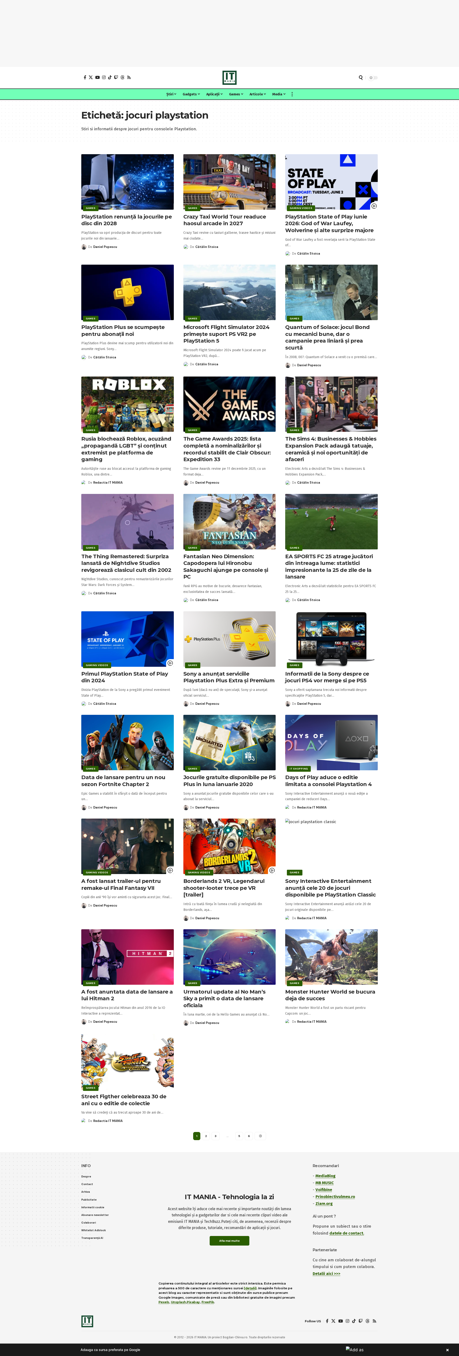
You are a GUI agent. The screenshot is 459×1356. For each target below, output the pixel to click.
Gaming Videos (301, 208)
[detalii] (250, 1288)
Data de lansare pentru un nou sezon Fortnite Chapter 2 (123, 780)
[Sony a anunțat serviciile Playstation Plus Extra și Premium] (229, 639)
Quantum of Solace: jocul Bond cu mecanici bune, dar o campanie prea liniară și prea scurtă (327, 337)
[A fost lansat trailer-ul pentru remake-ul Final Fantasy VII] (127, 846)
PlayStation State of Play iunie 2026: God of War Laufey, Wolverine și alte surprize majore (329, 223)
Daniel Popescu (105, 247)
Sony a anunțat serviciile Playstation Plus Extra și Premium (229, 677)
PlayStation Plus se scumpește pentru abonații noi (123, 330)
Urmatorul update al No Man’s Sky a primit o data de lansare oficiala (224, 999)
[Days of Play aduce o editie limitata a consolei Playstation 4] (331, 742)
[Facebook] (84, 77)
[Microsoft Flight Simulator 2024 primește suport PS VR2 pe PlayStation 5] (229, 292)
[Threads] (122, 77)
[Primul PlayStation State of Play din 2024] (127, 639)
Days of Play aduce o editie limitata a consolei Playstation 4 (328, 780)
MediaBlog (325, 1175)
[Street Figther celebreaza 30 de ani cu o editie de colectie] (127, 1061)
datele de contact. (346, 1233)
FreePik (208, 1302)
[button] (360, 77)
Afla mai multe (229, 1241)
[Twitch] (116, 77)
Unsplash (178, 1302)
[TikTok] (110, 77)
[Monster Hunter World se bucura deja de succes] (331, 957)
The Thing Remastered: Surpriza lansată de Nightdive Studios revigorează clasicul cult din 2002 (126, 563)
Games (91, 208)
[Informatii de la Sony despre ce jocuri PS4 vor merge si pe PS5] (331, 639)
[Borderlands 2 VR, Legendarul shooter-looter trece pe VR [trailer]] (229, 846)
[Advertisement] (229, 33)
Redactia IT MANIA (108, 483)
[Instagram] (104, 77)
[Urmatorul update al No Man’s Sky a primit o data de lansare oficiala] (229, 957)
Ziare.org (324, 1203)
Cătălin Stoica (206, 247)
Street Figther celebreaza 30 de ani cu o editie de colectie (123, 1100)
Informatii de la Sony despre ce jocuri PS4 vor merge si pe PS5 (327, 677)
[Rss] (129, 77)
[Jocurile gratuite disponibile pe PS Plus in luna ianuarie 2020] (229, 742)
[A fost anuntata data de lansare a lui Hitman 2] (127, 957)
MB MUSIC (325, 1182)
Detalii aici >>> (326, 1273)
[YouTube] (97, 77)
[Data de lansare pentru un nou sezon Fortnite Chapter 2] (127, 742)
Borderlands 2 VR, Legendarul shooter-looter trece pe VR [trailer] (224, 888)
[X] (90, 77)
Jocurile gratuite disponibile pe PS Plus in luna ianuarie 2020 (229, 780)
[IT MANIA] (229, 78)
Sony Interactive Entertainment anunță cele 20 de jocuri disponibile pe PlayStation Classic (330, 888)
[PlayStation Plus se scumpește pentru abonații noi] (127, 292)
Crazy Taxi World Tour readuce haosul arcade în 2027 (224, 220)
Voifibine (324, 1189)
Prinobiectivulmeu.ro (335, 1196)
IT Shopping (299, 768)
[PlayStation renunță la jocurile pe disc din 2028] (127, 182)
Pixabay (193, 1302)
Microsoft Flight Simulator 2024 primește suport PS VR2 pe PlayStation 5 (226, 334)
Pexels (163, 1302)
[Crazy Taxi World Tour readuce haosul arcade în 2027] (229, 182)
